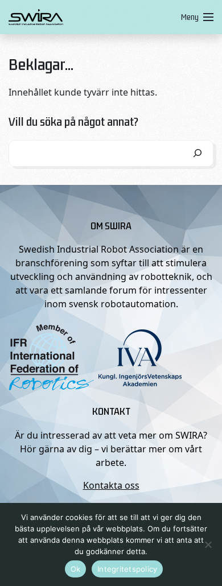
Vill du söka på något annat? (73, 121)
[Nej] (207, 544)
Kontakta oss (111, 485)
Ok (76, 568)
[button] (194, 17)
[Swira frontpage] (92, 17)
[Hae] (197, 153)
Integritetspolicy (127, 568)
